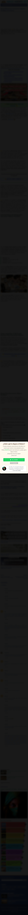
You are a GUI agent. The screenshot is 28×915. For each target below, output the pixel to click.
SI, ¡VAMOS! (15, 459)
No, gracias (14, 463)
